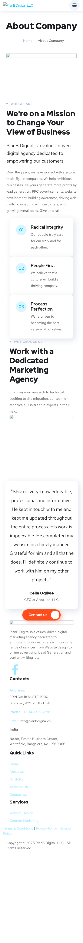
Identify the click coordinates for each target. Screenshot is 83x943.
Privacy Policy (46, 828)
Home (28, 40)
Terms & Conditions (18, 828)
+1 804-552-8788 (36, 712)
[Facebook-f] (15, 669)
